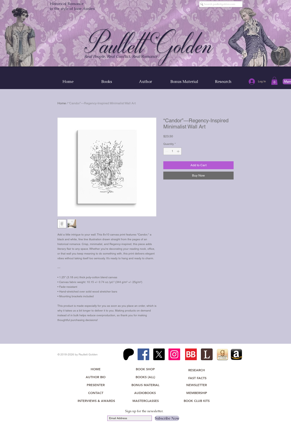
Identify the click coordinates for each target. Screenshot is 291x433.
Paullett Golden (149, 45)
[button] (274, 81)
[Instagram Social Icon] (174, 354)
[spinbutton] (172, 151)
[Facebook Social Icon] (143, 354)
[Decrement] (166, 151)
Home (61, 103)
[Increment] (178, 151)
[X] (159, 354)
